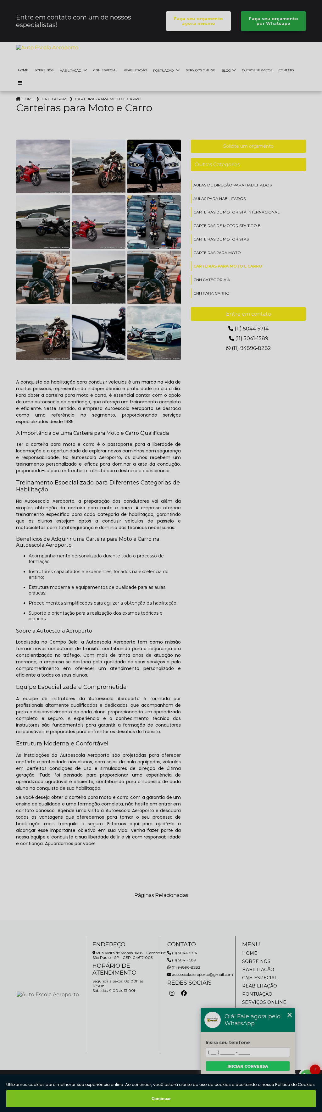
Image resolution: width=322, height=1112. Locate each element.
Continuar (161, 1098)
